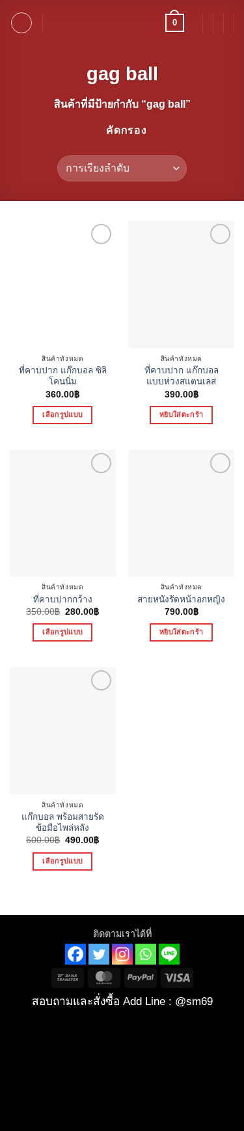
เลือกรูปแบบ (62, 414)
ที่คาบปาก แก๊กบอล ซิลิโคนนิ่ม (63, 376)
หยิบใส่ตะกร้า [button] (181, 414)
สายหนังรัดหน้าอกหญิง (181, 599)
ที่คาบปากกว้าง (62, 599)
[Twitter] (98, 954)
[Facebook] (75, 954)
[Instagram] (122, 954)
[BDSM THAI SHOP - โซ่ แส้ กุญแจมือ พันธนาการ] (122, 23)
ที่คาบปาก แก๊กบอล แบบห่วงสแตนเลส (181, 376)
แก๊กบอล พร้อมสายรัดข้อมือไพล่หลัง (62, 822)
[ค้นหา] (57, 22)
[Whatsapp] (145, 954)
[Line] (169, 954)
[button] (21, 22)
